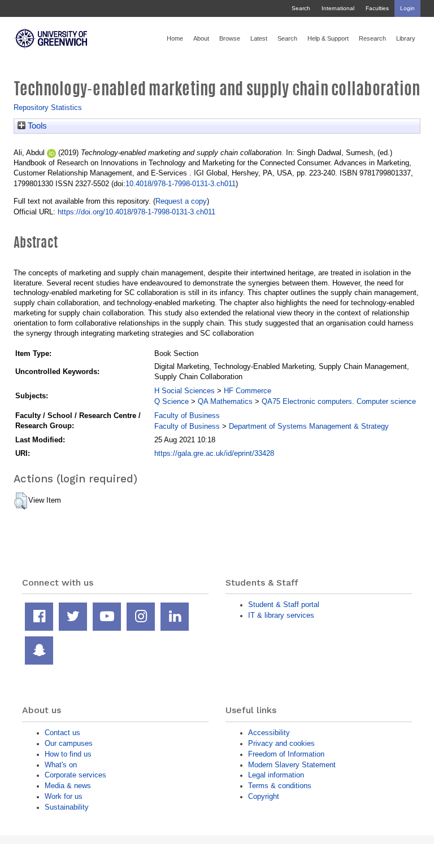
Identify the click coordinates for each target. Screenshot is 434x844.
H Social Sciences (184, 390)
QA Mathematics (225, 401)
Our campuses (69, 743)
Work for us (64, 796)
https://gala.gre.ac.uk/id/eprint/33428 (214, 453)
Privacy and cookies (281, 743)
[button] (20, 501)
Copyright (263, 796)
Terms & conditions (279, 785)
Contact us (62, 732)
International (338, 8)
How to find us (68, 754)
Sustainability (67, 807)
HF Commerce (247, 390)
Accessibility (269, 732)
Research (372, 38)
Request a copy (181, 201)
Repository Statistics (48, 107)
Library (405, 38)
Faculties (377, 8)
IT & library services (281, 615)
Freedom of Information (286, 754)
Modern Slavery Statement (292, 765)
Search (301, 8)
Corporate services (75, 775)
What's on (61, 765)
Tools (36, 125)
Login (407, 8)
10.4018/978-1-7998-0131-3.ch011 (180, 183)
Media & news (68, 785)
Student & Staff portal (283, 604)
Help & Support (328, 38)
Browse (229, 38)
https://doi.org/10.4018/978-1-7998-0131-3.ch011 (136, 212)
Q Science (171, 401)
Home (175, 38)
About (201, 38)
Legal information (276, 775)
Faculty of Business (187, 415)
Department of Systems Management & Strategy (309, 426)
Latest (258, 38)
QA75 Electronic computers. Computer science (339, 401)
